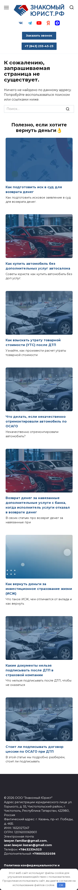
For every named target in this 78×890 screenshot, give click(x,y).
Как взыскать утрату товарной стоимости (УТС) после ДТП (33, 342)
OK (61, 885)
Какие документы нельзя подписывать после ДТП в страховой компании (29, 670)
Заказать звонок (39, 35)
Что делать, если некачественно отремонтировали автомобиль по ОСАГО (36, 421)
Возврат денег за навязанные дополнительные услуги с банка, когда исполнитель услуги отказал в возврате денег (38, 505)
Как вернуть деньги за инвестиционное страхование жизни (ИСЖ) (39, 588)
